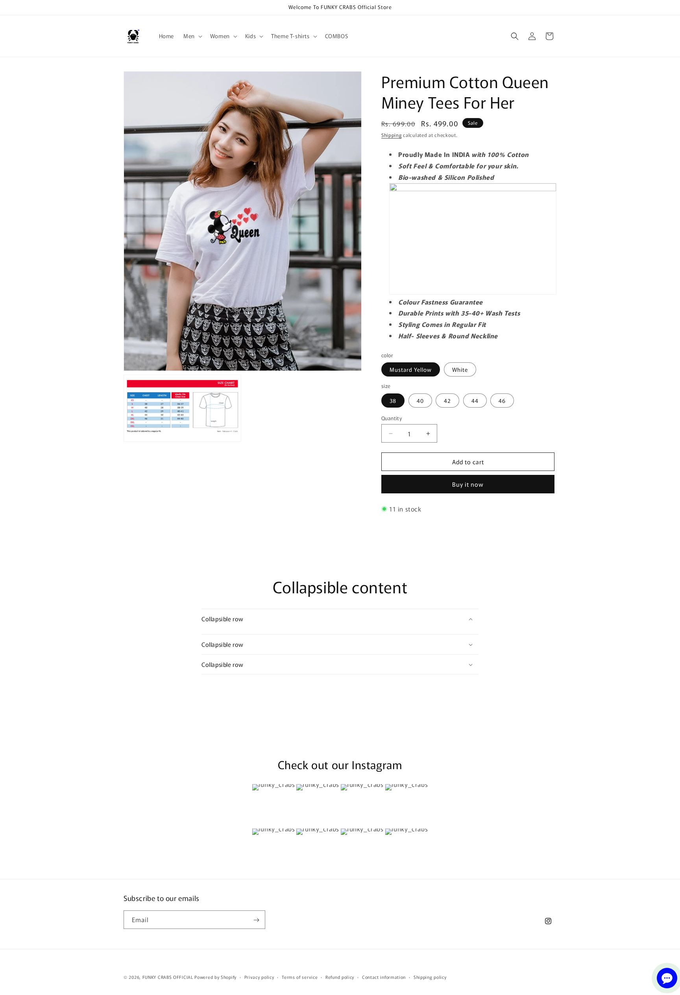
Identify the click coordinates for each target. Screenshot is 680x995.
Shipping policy (430, 976)
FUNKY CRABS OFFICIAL (167, 977)
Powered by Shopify (215, 977)
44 (475, 400)
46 (502, 400)
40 (420, 400)
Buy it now (468, 484)
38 (393, 400)
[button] (192, 36)
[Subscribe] (256, 920)
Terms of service (300, 976)
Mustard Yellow (411, 369)
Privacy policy (259, 976)
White (460, 369)
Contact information (384, 976)
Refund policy (339, 976)
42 (447, 400)
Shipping (391, 134)
